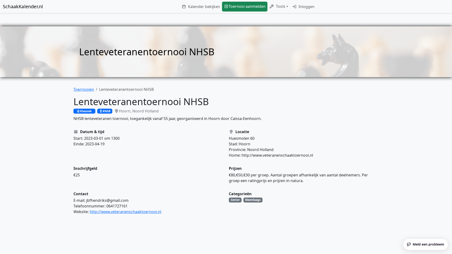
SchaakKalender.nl (23, 6)
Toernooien (83, 89)
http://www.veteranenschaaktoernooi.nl (125, 211)
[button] (278, 7)
